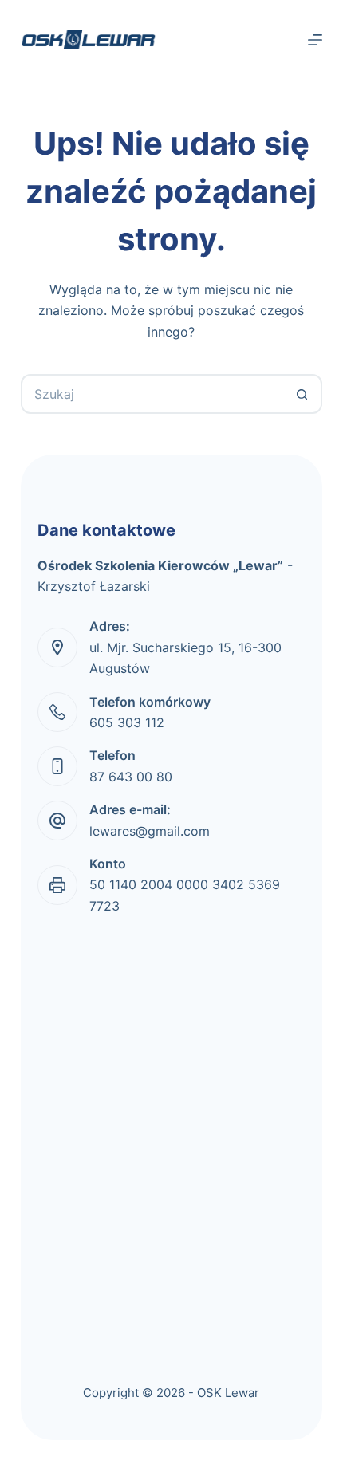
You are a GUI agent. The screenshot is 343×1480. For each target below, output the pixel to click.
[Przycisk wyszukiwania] (302, 394)
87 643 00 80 (130, 777)
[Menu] (315, 40)
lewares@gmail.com (149, 831)
